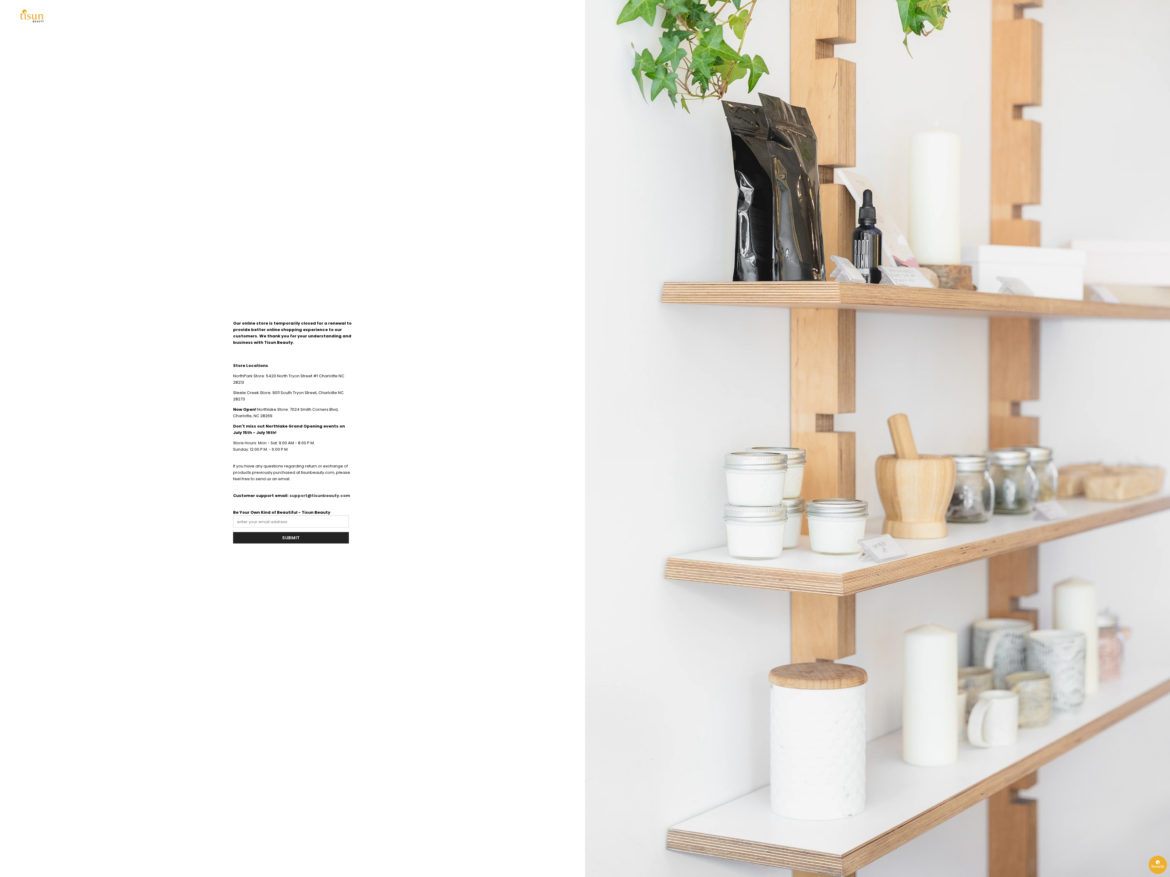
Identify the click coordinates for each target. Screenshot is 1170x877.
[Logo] (31, 16)
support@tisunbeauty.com (319, 495)
